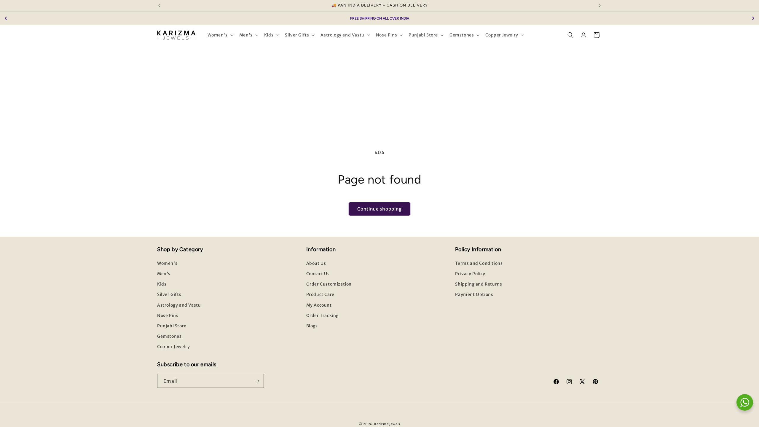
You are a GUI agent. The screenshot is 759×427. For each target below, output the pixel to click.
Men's (163, 274)
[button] (220, 35)
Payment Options (474, 294)
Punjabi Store (171, 326)
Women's (167, 263)
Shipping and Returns (478, 284)
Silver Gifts (169, 294)
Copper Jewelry (173, 347)
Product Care (320, 294)
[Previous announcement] (159, 5)
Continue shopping (379, 209)
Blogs (312, 326)
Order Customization (329, 284)
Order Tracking (322, 315)
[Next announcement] (599, 5)
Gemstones (169, 336)
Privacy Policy (470, 274)
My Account (319, 305)
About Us (316, 263)
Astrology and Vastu (179, 305)
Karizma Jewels (387, 424)
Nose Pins (167, 315)
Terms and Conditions (479, 263)
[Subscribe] (257, 381)
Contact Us (318, 274)
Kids (161, 284)
